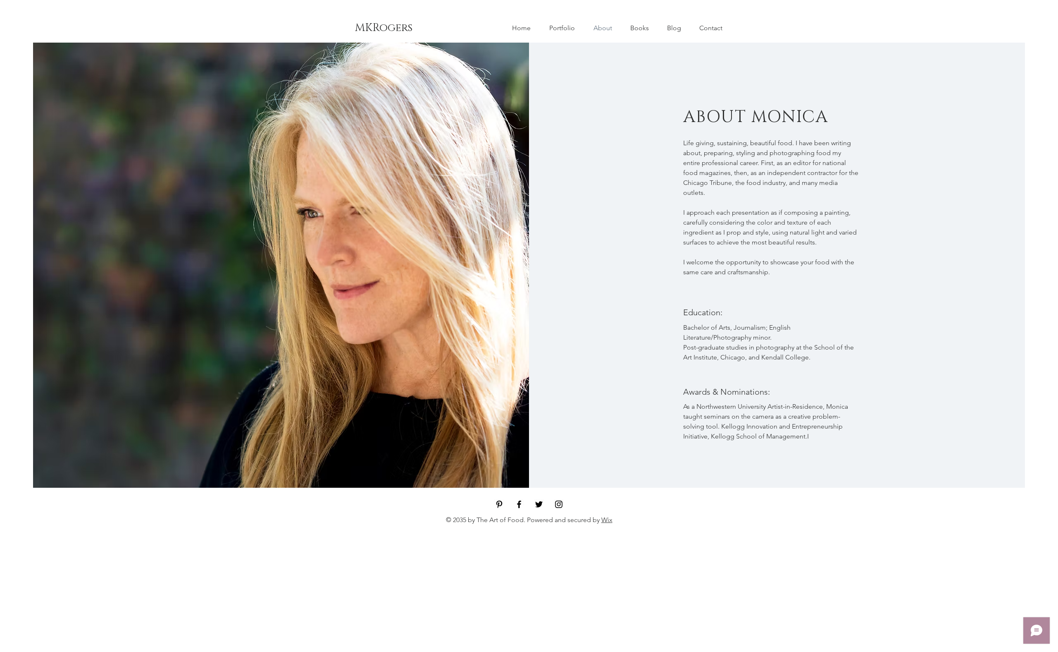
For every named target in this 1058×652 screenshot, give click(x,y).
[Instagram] (559, 504)
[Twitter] (539, 504)
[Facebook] (519, 504)
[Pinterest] (499, 504)
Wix (606, 520)
